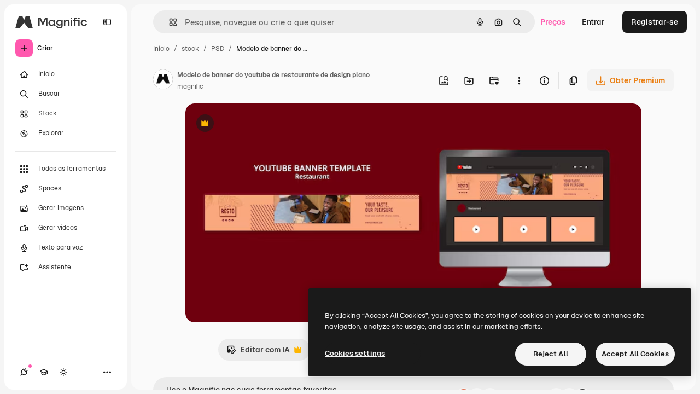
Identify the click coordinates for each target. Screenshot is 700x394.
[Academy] (43, 372)
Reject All (550, 353)
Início (161, 48)
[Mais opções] (519, 80)
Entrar (593, 22)
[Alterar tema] (63, 372)
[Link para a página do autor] (163, 80)
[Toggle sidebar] (107, 22)
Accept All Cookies (635, 353)
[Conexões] (24, 372)
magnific (190, 86)
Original (255, 124)
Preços (552, 22)
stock (190, 48)
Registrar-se (654, 22)
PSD (217, 48)
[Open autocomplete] (169, 22)
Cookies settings (355, 353)
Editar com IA (258, 353)
